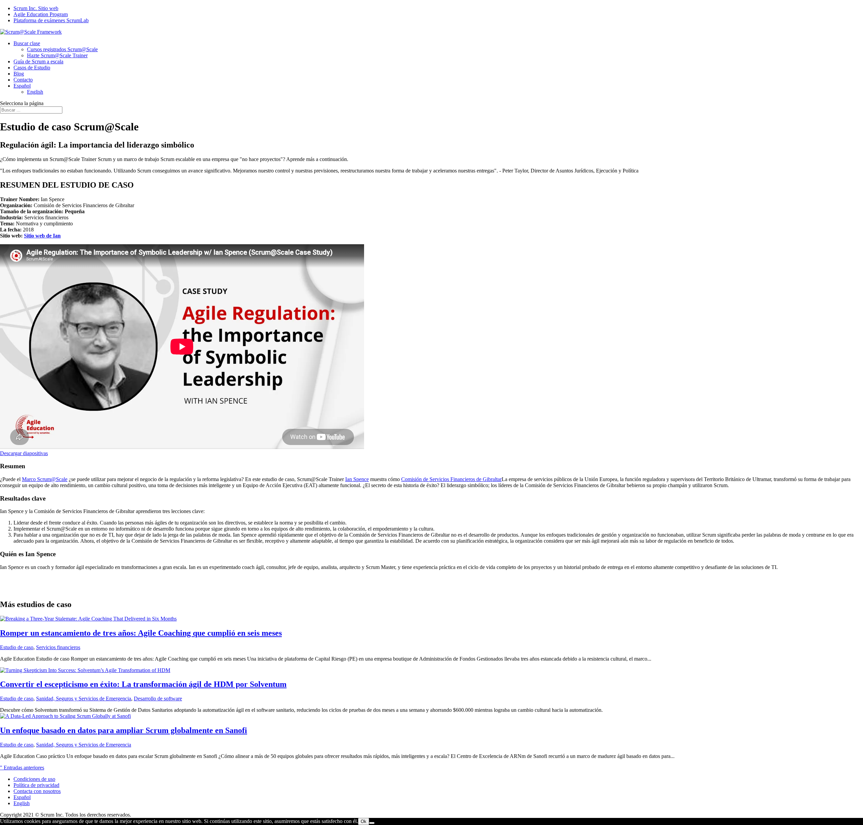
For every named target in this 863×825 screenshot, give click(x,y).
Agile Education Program (40, 14)
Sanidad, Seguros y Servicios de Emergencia (83, 698)
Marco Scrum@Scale (44, 479)
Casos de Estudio (31, 67)
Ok (363, 821)
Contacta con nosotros (37, 791)
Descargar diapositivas (24, 453)
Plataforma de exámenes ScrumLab (51, 20)
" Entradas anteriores (22, 767)
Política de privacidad (36, 785)
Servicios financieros (58, 647)
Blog (18, 73)
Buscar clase (26, 43)
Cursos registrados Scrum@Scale (62, 49)
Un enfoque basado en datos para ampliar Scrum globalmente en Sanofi (123, 730)
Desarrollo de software (158, 698)
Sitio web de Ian (42, 236)
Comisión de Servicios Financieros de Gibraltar (451, 479)
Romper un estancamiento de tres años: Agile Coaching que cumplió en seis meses (141, 633)
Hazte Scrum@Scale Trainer (57, 55)
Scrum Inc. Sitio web (35, 8)
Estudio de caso (16, 647)
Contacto (23, 80)
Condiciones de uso (34, 779)
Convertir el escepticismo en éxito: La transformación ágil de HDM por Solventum (143, 684)
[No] (372, 823)
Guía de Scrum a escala (38, 61)
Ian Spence (357, 479)
